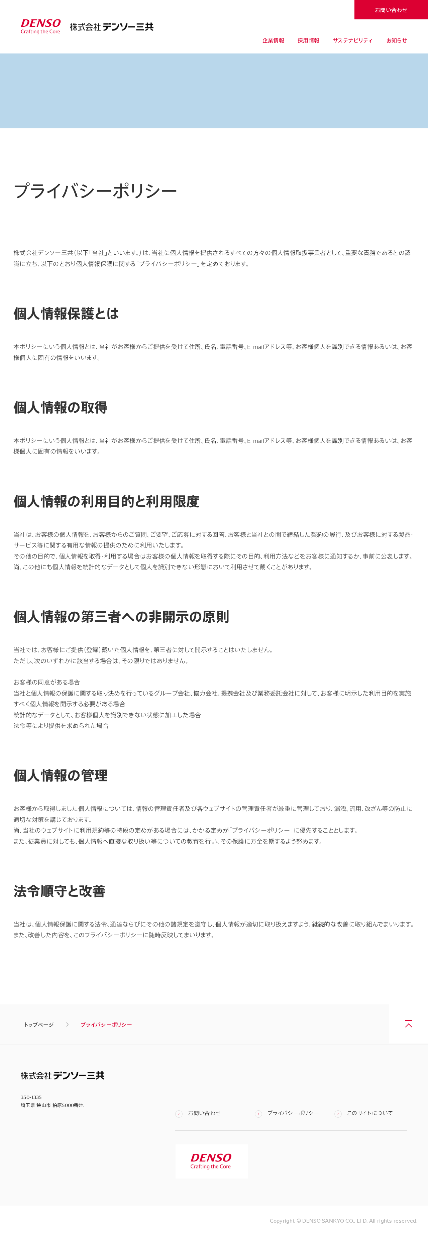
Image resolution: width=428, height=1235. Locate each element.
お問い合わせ (391, 9)
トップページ (39, 1024)
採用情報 (308, 40)
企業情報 (273, 40)
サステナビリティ (353, 40)
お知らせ (396, 40)
